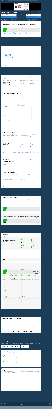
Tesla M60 (35, 20)
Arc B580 (15, 33)
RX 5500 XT (5, 33)
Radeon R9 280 (22, 269)
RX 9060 (20, 33)
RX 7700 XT (26, 33)
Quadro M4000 (33, 19)
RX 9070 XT (36, 33)
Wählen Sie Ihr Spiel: (21, 262)
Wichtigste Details (6, 48)
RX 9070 (30, 33)
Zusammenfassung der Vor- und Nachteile (9, 58)
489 (20, 82)
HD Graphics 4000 (5, 269)
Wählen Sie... (8, 15)
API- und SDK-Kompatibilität (7, 55)
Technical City (3, 1)
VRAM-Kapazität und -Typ (7, 53)
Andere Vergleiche (6, 59)
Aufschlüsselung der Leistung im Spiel (9, 57)
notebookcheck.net (21, 404)
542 (30, 82)
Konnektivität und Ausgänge (7, 54)
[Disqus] (22, 382)
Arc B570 (10, 33)
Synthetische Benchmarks (7, 56)
